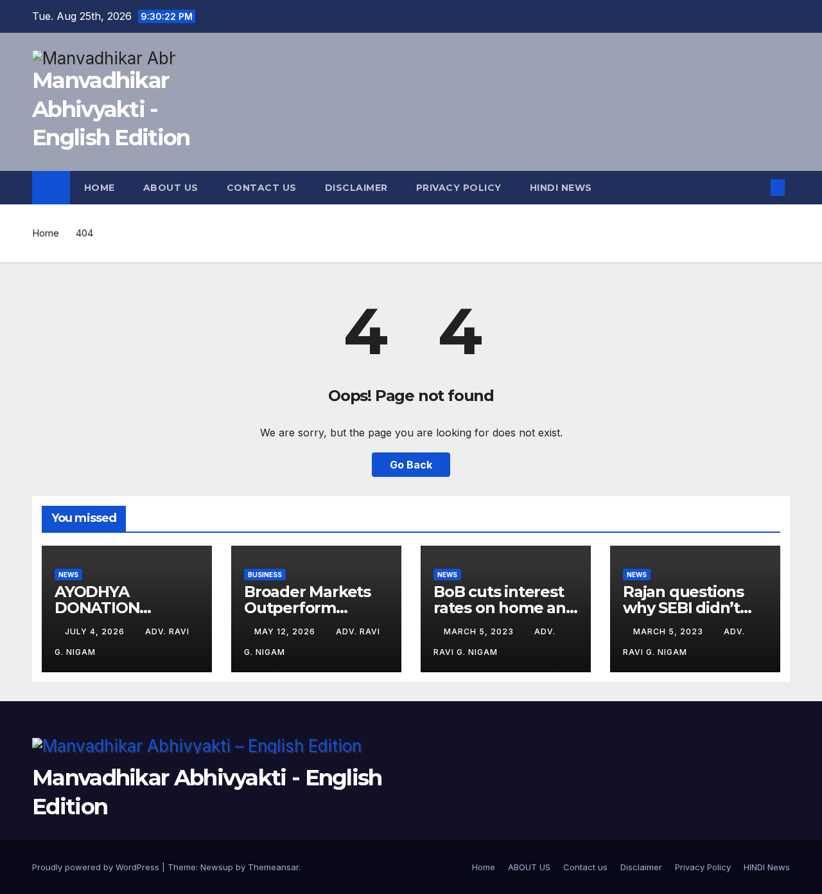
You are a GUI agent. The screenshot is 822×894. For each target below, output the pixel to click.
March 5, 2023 (480, 631)
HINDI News (561, 187)
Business (265, 574)
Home (99, 187)
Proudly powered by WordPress (97, 867)
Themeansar (273, 867)
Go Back (411, 464)
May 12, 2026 (286, 631)
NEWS (68, 574)
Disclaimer (356, 187)
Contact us (262, 187)
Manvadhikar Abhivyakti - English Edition (111, 108)
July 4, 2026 (96, 631)
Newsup (216, 867)
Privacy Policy (459, 187)
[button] (756, 187)
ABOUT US (170, 187)
